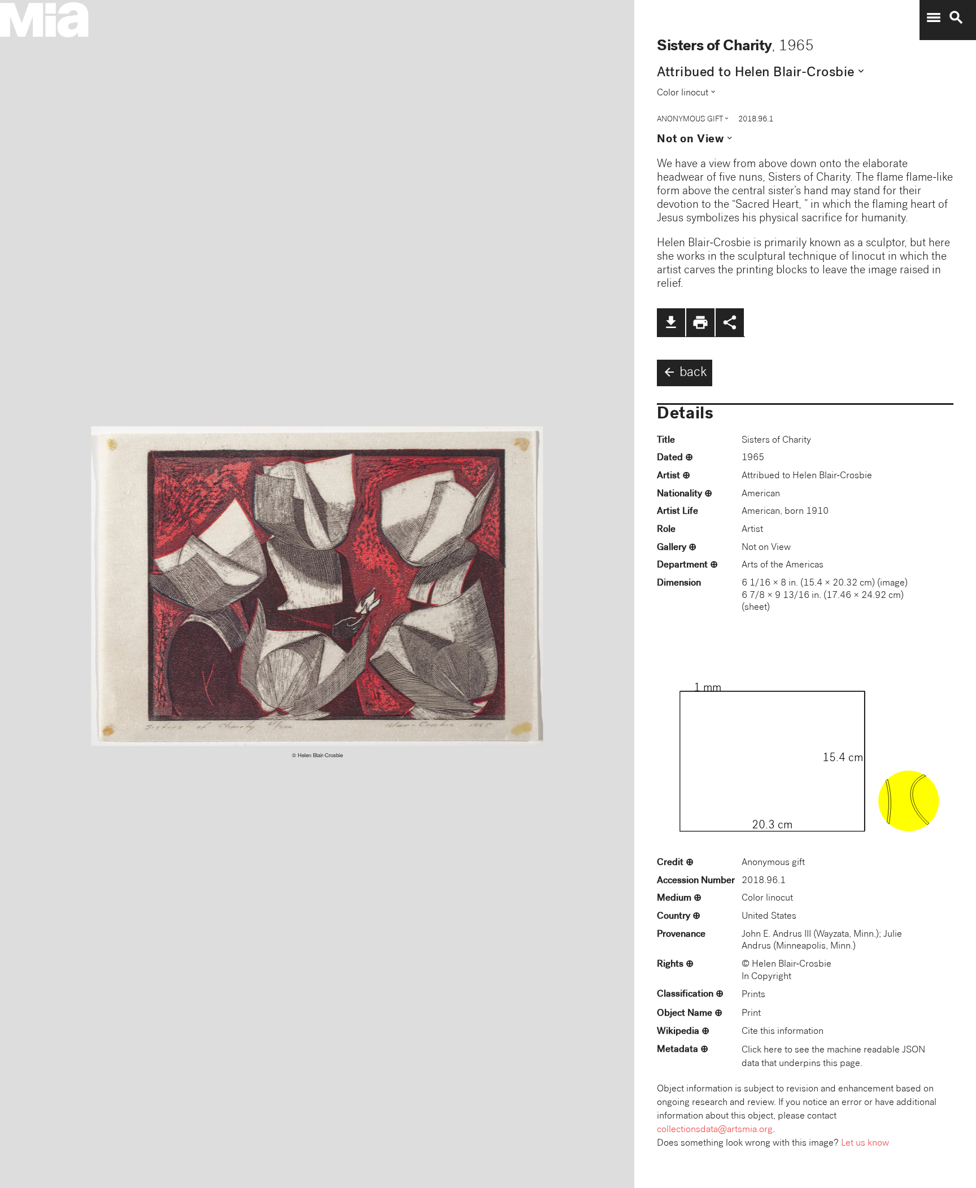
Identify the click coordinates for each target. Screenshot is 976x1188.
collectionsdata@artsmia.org (715, 1130)
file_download (671, 322)
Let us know (865, 1143)
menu (933, 17)
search (956, 17)
